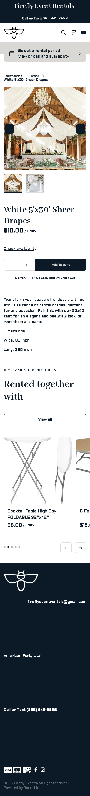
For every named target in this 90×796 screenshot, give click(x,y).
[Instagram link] (43, 770)
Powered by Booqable (21, 788)
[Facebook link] (35, 770)
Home (81, 613)
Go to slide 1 (4, 547)
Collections (13, 76)
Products (78, 623)
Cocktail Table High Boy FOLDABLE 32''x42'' (31, 514)
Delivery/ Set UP (72, 642)
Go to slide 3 (12, 547)
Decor (34, 76)
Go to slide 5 (19, 547)
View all (45, 419)
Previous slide (66, 547)
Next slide (80, 547)
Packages (78, 632)
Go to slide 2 (8, 547)
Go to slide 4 (16, 547)
